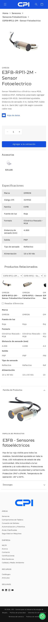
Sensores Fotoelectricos (15, 17)
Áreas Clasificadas (9, 530)
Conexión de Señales (10, 523)
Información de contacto (37, 613)
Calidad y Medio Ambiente (13, 563)
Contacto (6, 552)
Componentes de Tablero (12, 520)
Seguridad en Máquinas (12, 533)
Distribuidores (8, 559)
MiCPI (4, 545)
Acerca (5, 549)
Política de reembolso (34, 617)
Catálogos (6, 574)
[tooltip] (9, 166)
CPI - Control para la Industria (22, 609)
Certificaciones (8, 556)
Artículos (5, 578)
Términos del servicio (16, 617)
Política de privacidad (17, 613)
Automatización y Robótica (13, 527)
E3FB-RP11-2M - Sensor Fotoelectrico (22, 20)
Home (5, 13)
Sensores (16, 13)
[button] (5, 4)
